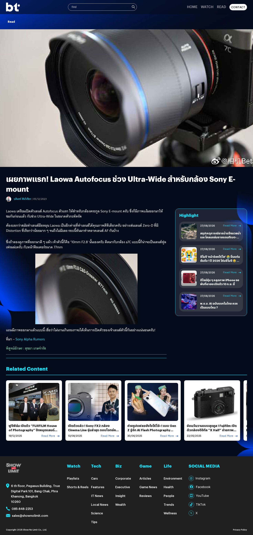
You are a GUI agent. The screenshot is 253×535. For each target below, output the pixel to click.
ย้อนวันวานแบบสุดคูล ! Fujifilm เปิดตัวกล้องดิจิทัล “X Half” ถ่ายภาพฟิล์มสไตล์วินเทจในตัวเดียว (212, 429)
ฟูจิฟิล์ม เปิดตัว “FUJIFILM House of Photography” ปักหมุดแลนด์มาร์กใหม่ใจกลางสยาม (33, 429)
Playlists (73, 478)
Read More (230, 225)
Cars (94, 478)
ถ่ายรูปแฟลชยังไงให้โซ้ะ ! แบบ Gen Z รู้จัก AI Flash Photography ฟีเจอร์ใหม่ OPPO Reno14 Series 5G (151, 432)
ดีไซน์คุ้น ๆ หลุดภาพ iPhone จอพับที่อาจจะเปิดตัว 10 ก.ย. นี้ (219, 282)
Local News (99, 504)
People (169, 496)
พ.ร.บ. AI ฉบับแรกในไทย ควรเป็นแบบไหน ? (219, 305)
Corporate (123, 478)
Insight (120, 496)
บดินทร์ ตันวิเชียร (22, 199)
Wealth (120, 504)
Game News (148, 487)
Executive (122, 487)
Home (192, 6)
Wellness (170, 513)
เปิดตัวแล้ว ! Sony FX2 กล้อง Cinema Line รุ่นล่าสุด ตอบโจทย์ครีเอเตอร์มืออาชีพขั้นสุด (93, 429)
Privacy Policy (240, 529)
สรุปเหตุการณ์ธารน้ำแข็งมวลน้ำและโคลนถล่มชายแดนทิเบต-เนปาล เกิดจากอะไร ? (220, 237)
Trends (169, 504)
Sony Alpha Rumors (30, 339)
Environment (173, 478)
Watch (207, 6)
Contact (238, 7)
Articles (145, 478)
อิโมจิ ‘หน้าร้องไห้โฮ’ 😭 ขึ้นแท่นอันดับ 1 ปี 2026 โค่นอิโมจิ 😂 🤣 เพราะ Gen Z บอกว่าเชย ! (220, 260)
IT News (97, 496)
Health (168, 487)
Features (97, 487)
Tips (94, 522)
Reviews (145, 496)
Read (221, 6)
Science (97, 513)
